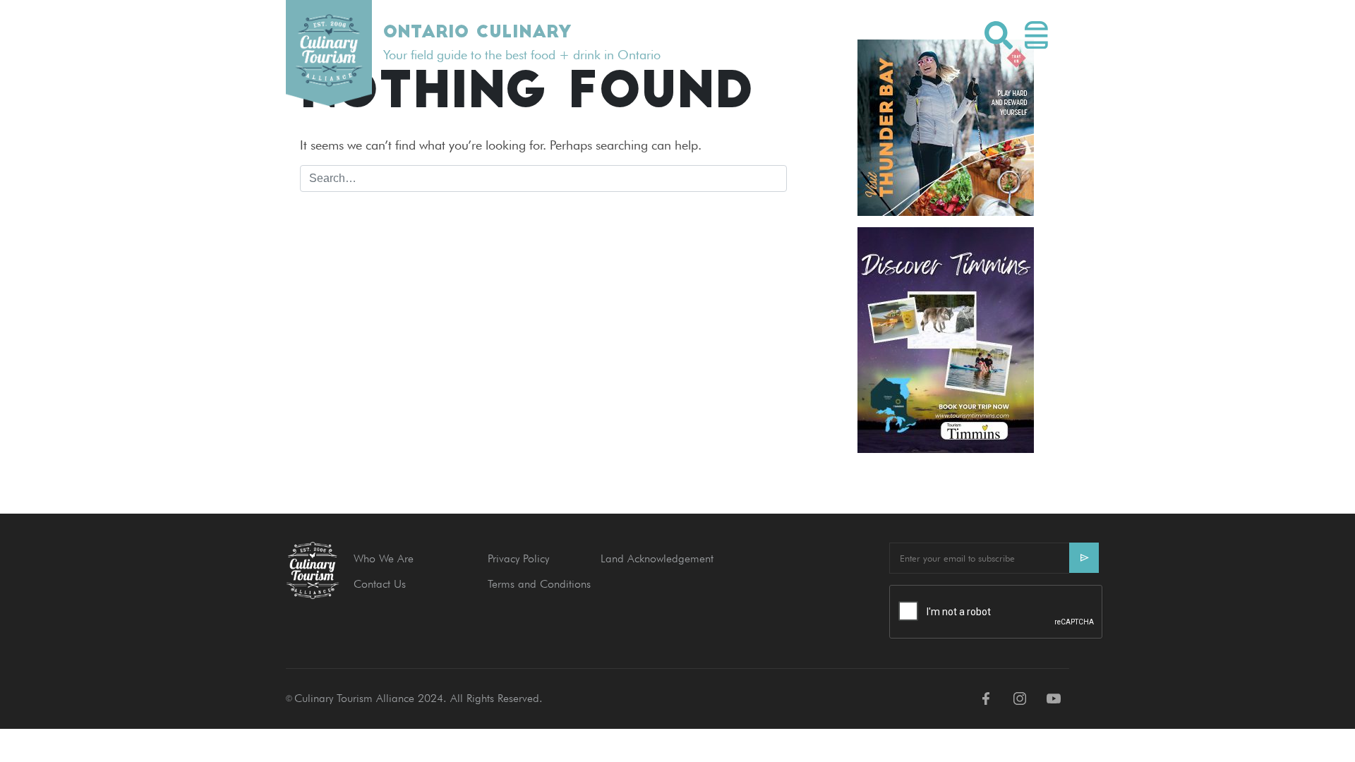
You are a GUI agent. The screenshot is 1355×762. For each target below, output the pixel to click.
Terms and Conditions (539, 584)
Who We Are (384, 558)
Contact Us (380, 584)
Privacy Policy (518, 558)
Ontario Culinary (477, 33)
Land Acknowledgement (657, 558)
